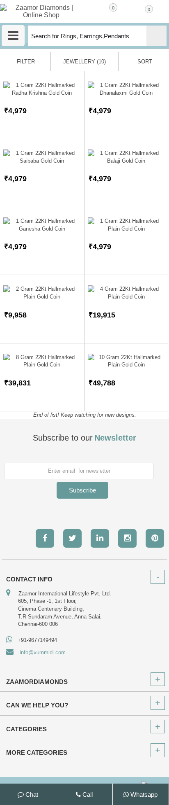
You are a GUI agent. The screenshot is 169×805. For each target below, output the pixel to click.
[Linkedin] (100, 538)
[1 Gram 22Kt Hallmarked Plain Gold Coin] (126, 225)
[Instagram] (127, 538)
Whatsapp (143, 794)
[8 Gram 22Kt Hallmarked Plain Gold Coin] (42, 361)
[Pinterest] (155, 538)
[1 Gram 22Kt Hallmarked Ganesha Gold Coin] (42, 225)
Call (87, 794)
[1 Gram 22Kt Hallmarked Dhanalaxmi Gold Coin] (126, 89)
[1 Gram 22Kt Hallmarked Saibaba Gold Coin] (42, 157)
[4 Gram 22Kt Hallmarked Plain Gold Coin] (126, 293)
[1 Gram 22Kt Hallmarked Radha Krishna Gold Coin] (42, 89)
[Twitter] (72, 538)
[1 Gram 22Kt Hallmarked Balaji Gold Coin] (126, 157)
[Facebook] (45, 538)
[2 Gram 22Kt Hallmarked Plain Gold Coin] (42, 293)
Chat (31, 794)
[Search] (156, 36)
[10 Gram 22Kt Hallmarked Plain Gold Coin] (126, 361)
